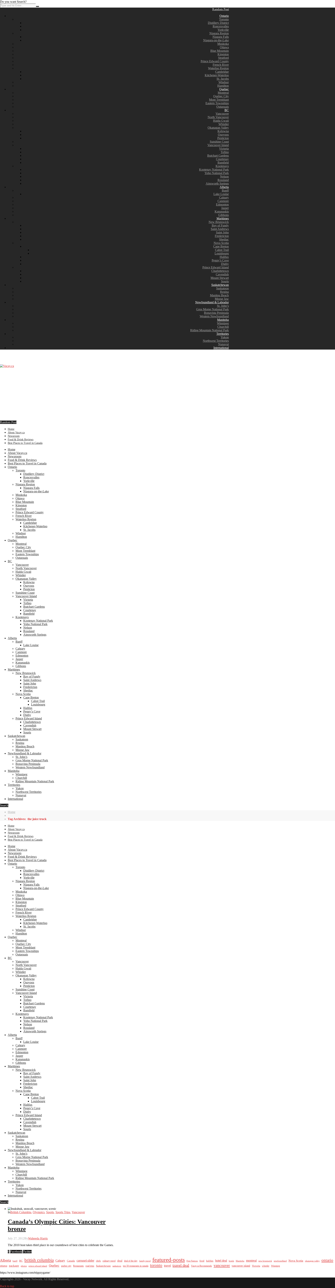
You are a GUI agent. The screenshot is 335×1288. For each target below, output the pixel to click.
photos (24, 1266)
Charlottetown (220, 271)
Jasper (225, 208)
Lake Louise (221, 194)
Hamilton (223, 85)
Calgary (224, 197)
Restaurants (78, 1266)
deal (119, 1260)
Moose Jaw (222, 298)
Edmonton (222, 204)
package (14, 1265)
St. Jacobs (223, 78)
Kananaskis (222, 211)
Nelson (224, 176)
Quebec (224, 89)
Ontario (224, 15)
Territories (222, 333)
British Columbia (20, 1212)
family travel (145, 1261)
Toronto (224, 19)
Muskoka (223, 43)
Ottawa (224, 47)
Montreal (223, 92)
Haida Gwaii (221, 120)
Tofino (225, 152)
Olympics (39, 1212)
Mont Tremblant (219, 99)
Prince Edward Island (215, 267)
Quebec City (221, 96)
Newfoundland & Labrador (212, 302)
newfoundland (280, 1261)
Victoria (224, 148)
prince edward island (37, 1266)
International (221, 347)
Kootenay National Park (214, 169)
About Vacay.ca (16, 432)
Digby (225, 264)
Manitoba (223, 319)
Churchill (223, 326)
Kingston (223, 54)
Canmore (223, 201)
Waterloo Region (218, 68)
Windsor (223, 82)
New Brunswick (219, 222)
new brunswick (265, 1261)
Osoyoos (223, 134)
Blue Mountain (219, 50)
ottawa (3, 1265)
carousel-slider (85, 1260)
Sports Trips (62, 1212)
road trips (89, 1266)
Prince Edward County (215, 61)
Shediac (224, 239)
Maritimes (223, 218)
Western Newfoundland (214, 316)
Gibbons (223, 215)
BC (226, 110)
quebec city (66, 1266)
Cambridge (222, 71)
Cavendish (222, 274)
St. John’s (223, 305)
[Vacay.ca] (7, 366)
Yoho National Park (217, 173)
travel (167, 1265)
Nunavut (223, 344)
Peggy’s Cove (220, 260)
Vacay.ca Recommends (201, 1266)
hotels (231, 1261)
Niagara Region (219, 33)
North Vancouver (218, 117)
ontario (327, 1260)
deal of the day (130, 1260)
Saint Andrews (220, 229)
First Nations (192, 1261)
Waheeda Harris (38, 1238)
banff (15, 1261)
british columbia (39, 1260)
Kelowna (223, 131)
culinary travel (109, 1260)
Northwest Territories (216, 340)
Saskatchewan (220, 284)
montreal (251, 1260)
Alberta (224, 187)
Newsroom (14, 436)
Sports (50, 1212)
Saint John (222, 232)
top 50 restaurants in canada (135, 1266)
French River (221, 64)
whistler (265, 1266)
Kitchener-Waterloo (217, 75)
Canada (71, 1260)
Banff (225, 190)
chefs (98, 1261)
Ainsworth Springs (217, 183)
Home (11, 429)
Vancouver (222, 113)
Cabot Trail (222, 250)
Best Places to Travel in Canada (25, 443)
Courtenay (222, 159)
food (201, 1260)
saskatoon (116, 1266)
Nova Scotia (221, 243)
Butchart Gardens (218, 155)
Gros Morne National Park (212, 309)
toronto (156, 1265)
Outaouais (222, 106)
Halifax (224, 257)
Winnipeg (223, 323)
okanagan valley (312, 1261)
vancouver (222, 1265)
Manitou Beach (219, 295)
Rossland (223, 180)
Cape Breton (221, 246)
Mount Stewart (220, 277)
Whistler (223, 124)
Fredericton (222, 236)
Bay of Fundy (220, 225)
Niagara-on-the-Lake (216, 40)
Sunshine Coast (219, 141)
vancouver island (241, 1265)
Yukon (225, 337)
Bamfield (223, 162)
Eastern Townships (217, 103)
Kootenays (222, 166)
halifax (209, 1260)
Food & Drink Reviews (20, 439)
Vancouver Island (218, 145)
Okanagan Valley (218, 127)
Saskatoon (222, 288)
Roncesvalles (221, 26)
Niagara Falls (220, 36)
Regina (224, 291)
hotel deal (221, 1260)
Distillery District (218, 22)
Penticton (223, 138)
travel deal (181, 1265)
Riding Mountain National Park (209, 330)
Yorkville (223, 29)
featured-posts (168, 1260)
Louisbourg (222, 253)
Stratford (223, 57)
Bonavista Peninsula (216, 312)
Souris (225, 281)
